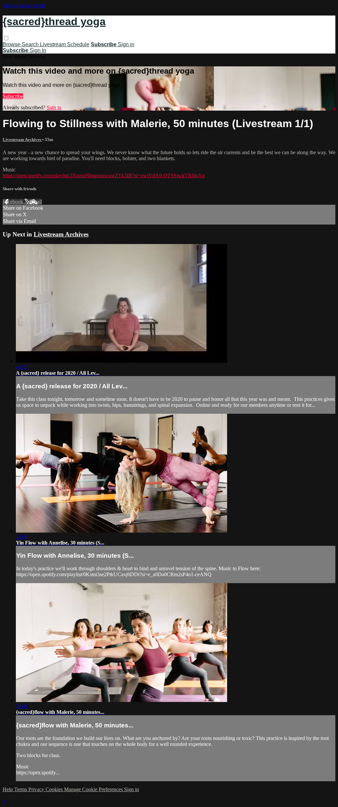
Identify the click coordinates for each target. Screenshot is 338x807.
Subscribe (13, 96)
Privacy (37, 789)
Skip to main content (24, 5)
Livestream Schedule (64, 44)
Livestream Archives (22, 139)
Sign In (38, 50)
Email (36, 201)
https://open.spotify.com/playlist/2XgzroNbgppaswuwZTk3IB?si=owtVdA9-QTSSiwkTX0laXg (104, 175)
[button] (6, 38)
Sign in (126, 44)
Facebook (13, 201)
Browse (12, 44)
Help (8, 789)
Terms (21, 789)
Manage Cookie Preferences (94, 789)
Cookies (55, 789)
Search (31, 44)
